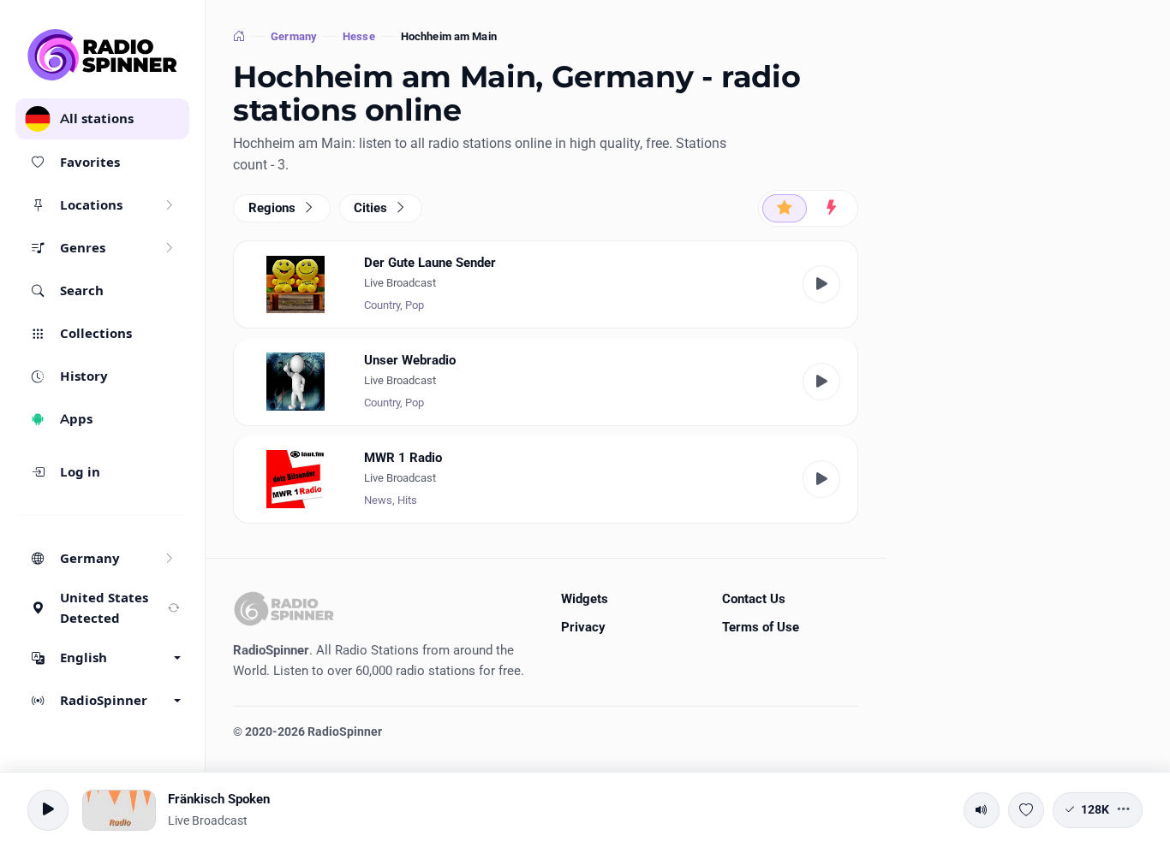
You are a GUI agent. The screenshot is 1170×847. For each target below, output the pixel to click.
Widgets (584, 599)
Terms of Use (760, 627)
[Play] (821, 284)
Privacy (583, 627)
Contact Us (753, 599)
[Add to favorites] (1026, 810)
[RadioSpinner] (103, 55)
